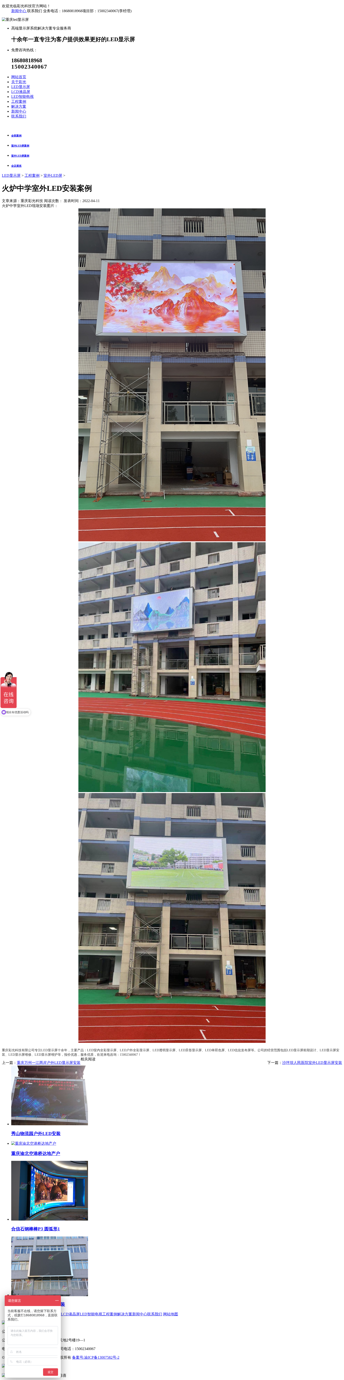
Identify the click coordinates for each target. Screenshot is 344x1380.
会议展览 (16, 165)
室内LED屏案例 (20, 145)
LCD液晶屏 (70, 1314)
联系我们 (154, 1314)
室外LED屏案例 (20, 155)
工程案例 (32, 175)
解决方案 (124, 1314)
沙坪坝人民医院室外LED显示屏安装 (312, 1063)
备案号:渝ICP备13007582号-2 (95, 1357)
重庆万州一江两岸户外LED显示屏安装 (49, 1063)
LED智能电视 (91, 1314)
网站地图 (170, 1314)
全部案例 (16, 135)
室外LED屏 (53, 175)
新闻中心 (19, 11)
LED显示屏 (11, 175)
